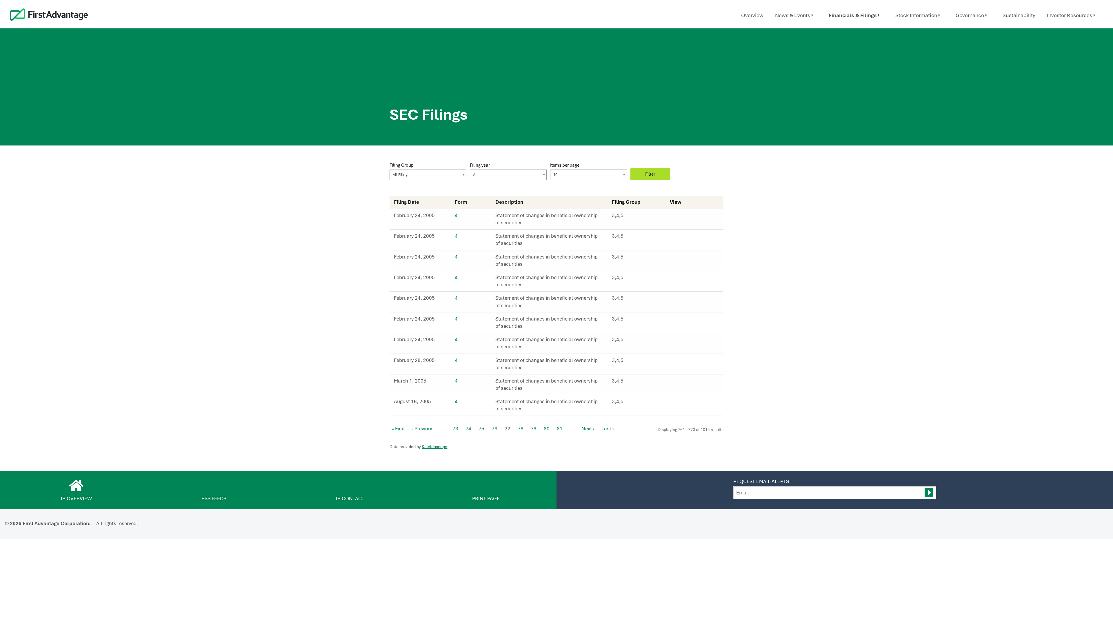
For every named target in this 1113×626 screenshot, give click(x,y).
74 (468, 428)
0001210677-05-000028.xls (692, 279)
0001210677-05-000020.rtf (686, 217)
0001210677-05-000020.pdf (679, 217)
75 (481, 428)
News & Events (792, 15)
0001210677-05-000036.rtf (686, 362)
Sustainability (1019, 15)
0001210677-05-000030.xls (692, 320)
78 (520, 428)
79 (534, 428)
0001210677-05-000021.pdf (679, 237)
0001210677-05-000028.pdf (679, 279)
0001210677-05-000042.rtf (686, 403)
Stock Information (916, 15)
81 (560, 428)
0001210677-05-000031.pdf (679, 341)
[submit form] (929, 492)
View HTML (673, 217)
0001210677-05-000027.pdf (679, 258)
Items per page (564, 165)
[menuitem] (752, 15)
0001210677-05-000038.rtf (686, 382)
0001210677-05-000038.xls (692, 382)
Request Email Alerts (761, 481)
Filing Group (402, 165)
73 (455, 428)
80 (547, 428)
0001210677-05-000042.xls (692, 403)
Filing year (480, 165)
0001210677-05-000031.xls (692, 341)
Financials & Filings (853, 15)
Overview (752, 15)
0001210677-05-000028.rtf (686, 279)
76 (494, 428)
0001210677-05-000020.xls (692, 217)
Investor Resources (1069, 15)
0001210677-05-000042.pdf (679, 403)
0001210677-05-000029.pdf (679, 299)
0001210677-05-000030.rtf (686, 320)
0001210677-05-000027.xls (692, 258)
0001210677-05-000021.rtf (686, 237)
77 (507, 428)
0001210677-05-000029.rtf (686, 299)
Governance (970, 15)
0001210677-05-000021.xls (692, 237)
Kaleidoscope (434, 446)
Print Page (486, 498)
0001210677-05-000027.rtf (686, 258)
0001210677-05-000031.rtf (686, 341)
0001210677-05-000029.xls (692, 299)
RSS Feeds (213, 498)
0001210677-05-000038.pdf (679, 382)
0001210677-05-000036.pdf (679, 362)
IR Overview (76, 498)
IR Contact (350, 498)
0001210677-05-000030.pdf (679, 320)
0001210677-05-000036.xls (692, 362)
